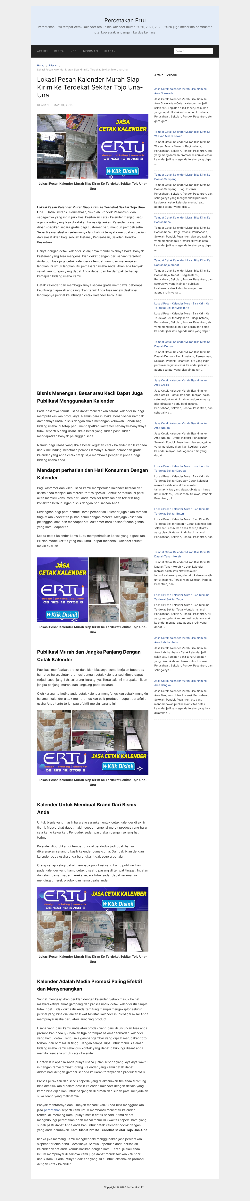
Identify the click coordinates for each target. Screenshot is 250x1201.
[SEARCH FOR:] (193, 51)
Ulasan (110, 51)
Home (40, 65)
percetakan (52, 1110)
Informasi (90, 51)
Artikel (42, 51)
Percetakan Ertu (125, 20)
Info (73, 51)
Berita (59, 51)
